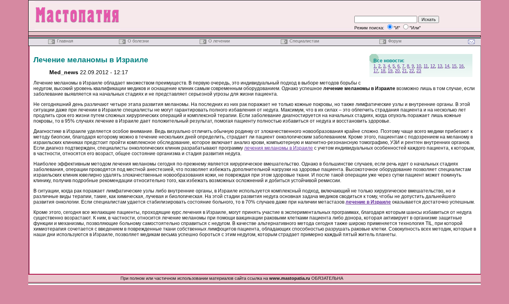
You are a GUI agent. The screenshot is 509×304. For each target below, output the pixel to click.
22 (411, 70)
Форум (395, 40)
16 (461, 65)
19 (390, 70)
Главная (65, 40)
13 (439, 65)
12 (432, 65)
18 (383, 70)
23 (418, 70)
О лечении (219, 40)
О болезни (138, 40)
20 (397, 70)
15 (454, 65)
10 (418, 65)
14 (447, 65)
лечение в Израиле (368, 202)
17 (375, 70)
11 (426, 65)
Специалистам (304, 40)
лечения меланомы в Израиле (278, 148)
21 (404, 70)
